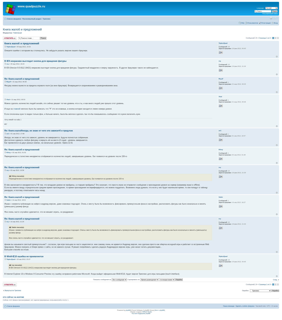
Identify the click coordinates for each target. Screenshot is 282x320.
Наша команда (228, 306)
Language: (260, 8)
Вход (276, 23)
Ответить (6, 37)
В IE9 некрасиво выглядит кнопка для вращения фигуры (35, 61)
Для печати (271, 18)
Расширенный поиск (270, 13)
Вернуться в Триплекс (13, 290)
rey (7, 64)
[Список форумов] (11, 9)
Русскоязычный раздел (31, 19)
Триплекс (47, 19)
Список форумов (14, 19)
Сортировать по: (134, 279)
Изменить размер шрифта (275, 18)
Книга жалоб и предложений (22, 29)
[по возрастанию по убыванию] (171, 279)
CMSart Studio (147, 312)
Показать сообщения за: (102, 279)
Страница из (265, 38)
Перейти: (245, 290)
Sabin (8, 200)
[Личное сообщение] (221, 52)
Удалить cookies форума (245, 306)
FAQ (242, 23)
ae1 (7, 133)
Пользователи (252, 23)
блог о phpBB (159, 310)
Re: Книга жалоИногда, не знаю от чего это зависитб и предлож (38, 130)
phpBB (128, 310)
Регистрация (266, 23)
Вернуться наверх (277, 56)
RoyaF (8, 82)
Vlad (8, 99)
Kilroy (8, 152)
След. (275, 280)
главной (16, 109)
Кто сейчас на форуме (13, 297)
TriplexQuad (17, 33)
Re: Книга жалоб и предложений (21, 79)
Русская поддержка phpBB (141, 313)
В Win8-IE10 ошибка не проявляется (23, 256)
